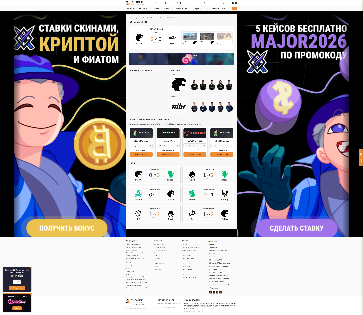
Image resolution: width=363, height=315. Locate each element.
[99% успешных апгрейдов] (213, 8)
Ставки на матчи (159, 272)
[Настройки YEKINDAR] (211, 84)
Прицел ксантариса (188, 258)
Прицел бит (185, 272)
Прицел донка (186, 264)
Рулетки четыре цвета (161, 250)
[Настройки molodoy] (229, 84)
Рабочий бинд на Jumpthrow (134, 285)
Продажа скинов (159, 244)
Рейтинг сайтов (215, 272)
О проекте (213, 288)
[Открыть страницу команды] (180, 84)
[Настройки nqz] (194, 106)
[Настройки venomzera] (229, 106)
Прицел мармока (187, 269)
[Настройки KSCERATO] (220, 84)
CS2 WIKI (213, 254)
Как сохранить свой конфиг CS (135, 280)
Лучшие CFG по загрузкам (220, 263)
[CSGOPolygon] (194, 133)
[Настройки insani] (220, 106)
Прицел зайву (186, 275)
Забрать (17, 308)
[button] (234, 139)
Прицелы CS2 (186, 244)
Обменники (157, 269)
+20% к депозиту (16, 288)
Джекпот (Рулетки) (159, 253)
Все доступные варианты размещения (168, 304)
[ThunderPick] (168, 133)
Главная (131, 18)
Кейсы (156, 266)
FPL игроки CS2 (215, 260)
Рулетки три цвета (159, 247)
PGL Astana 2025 (148, 18)
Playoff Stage (159, 18)
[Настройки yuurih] (203, 84)
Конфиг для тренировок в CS (135, 277)
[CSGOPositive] (141, 133)
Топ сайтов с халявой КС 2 (220, 285)
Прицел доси (186, 266)
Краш (155, 255)
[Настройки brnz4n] (211, 106)
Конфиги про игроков (218, 266)
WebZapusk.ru (200, 311)
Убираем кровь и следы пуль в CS (136, 288)
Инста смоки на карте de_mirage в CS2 (138, 282)
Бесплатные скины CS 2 (219, 282)
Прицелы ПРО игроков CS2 (190, 247)
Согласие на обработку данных (166, 307)
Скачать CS (214, 257)
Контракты (157, 258)
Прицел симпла (186, 253)
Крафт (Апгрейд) (159, 264)
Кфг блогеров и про (217, 269)
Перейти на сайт (141, 155)
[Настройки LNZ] (203, 106)
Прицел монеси (186, 261)
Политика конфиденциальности (136, 308)
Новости (212, 244)
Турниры (138, 18)
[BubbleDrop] (17, 302)
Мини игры (157, 261)
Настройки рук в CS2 (218, 250)
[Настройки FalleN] (194, 84)
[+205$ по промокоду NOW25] (181, 59)
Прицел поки (186, 255)
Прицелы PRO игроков (189, 277)
